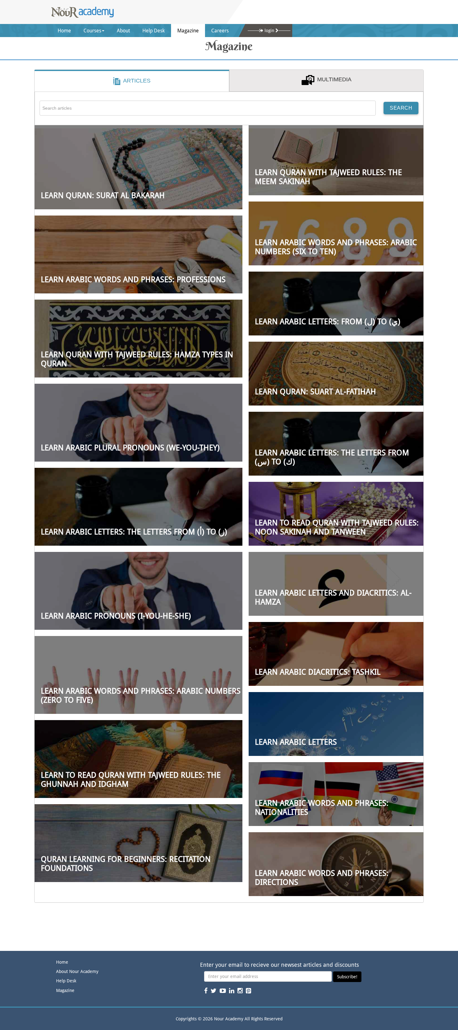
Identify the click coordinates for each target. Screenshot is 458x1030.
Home (67, 32)
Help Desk (153, 31)
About (123, 31)
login (269, 30)
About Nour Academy (77, 971)
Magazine (188, 31)
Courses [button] (92, 31)
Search (401, 108)
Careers (220, 31)
